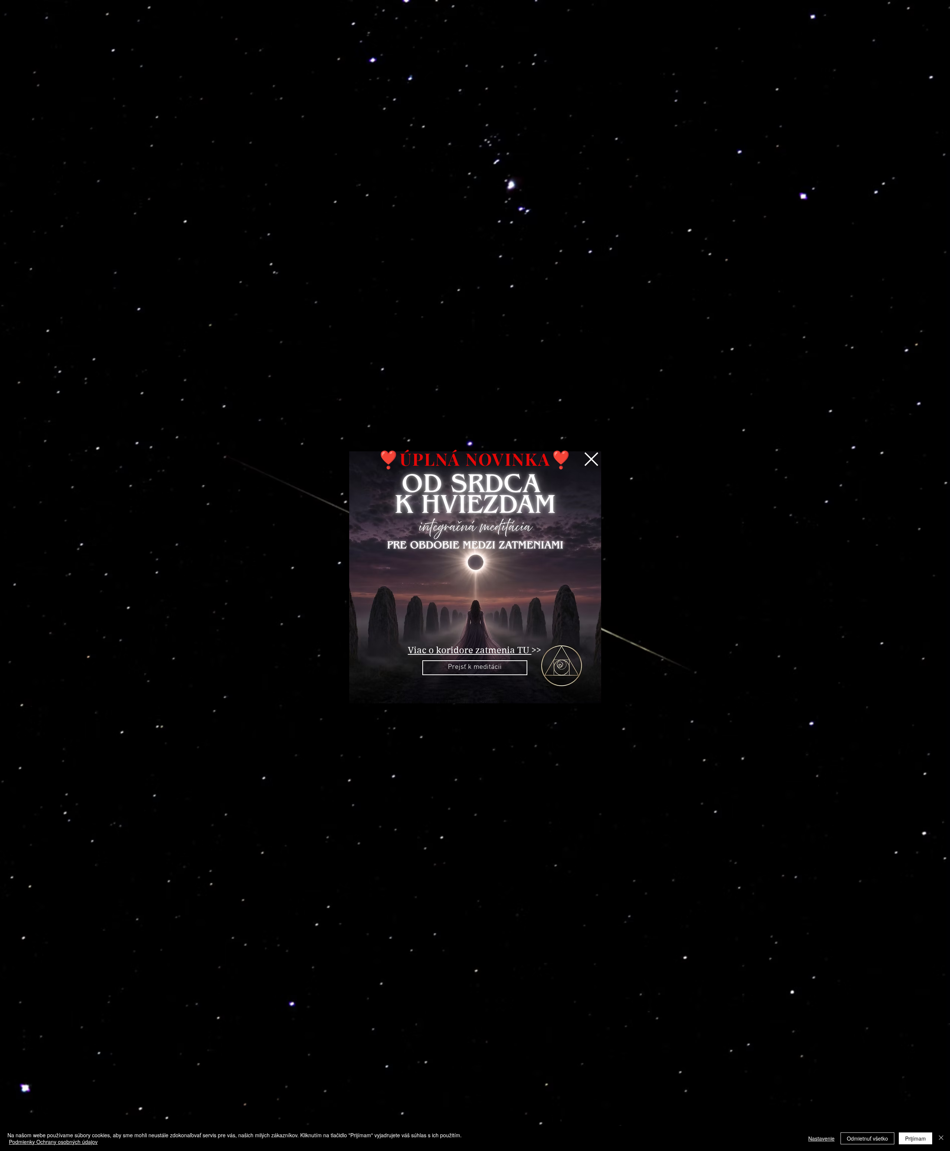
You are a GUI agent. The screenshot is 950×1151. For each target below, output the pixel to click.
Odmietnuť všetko (867, 1138)
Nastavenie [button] (821, 1138)
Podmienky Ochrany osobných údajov (53, 1141)
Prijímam (915, 1138)
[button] (591, 459)
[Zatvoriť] (941, 1138)
